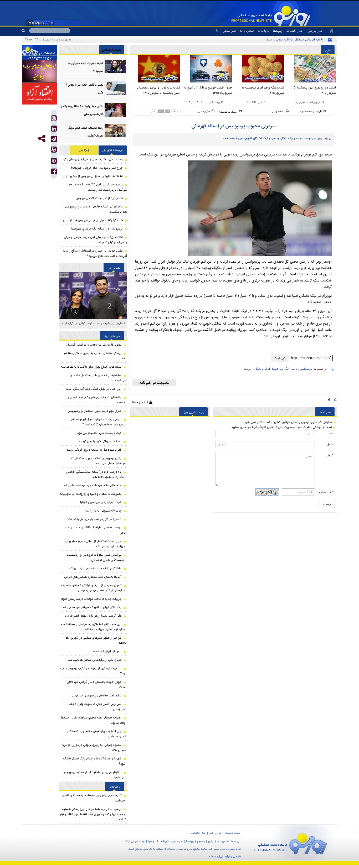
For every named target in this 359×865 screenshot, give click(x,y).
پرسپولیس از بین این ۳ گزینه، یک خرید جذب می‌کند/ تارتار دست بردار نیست (96, 187)
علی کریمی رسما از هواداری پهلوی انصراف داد (93, 615)
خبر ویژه (300, 101)
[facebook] (54, 172)
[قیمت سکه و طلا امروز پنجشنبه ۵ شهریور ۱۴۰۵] (259, 68)
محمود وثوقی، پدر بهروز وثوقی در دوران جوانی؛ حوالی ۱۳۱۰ (94, 747)
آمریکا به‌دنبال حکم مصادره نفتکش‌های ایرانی (92, 577)
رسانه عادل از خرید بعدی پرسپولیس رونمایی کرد (93, 159)
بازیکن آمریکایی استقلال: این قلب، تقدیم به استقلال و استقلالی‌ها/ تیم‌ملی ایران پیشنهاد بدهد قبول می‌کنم (262, 39)
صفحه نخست (232, 833)
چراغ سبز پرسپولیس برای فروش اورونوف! (97, 167)
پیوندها (277, 30)
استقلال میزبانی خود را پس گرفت (100, 441)
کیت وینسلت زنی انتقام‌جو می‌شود (99, 433)
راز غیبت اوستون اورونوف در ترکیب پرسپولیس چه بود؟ (93, 671)
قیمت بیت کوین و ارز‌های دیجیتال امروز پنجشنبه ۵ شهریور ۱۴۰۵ (158, 90)
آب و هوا (153, 841)
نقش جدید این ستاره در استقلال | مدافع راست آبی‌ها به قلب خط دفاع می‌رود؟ (95, 253)
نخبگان (257, 368)
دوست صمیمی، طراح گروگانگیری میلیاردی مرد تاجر (95, 530)
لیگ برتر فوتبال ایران (276, 368)
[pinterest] (54, 162)
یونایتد (247, 368)
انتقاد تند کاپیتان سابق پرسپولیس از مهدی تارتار (93, 176)
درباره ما (263, 30)
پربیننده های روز (112, 150)
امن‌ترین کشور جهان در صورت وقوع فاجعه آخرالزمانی (97, 706)
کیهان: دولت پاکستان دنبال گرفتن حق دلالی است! (96, 684)
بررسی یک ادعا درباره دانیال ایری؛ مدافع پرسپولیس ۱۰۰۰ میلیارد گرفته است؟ (98, 422)
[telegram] (54, 139)
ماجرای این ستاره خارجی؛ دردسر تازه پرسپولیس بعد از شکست (95, 209)
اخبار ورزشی (316, 101)
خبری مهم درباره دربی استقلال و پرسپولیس (94, 411)
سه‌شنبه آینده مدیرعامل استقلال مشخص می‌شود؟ (98, 378)
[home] (330, 31)
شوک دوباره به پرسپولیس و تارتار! (100, 502)
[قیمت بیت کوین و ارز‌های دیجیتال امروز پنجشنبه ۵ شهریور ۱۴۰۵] (155, 68)
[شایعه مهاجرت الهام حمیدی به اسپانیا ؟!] (115, 67)
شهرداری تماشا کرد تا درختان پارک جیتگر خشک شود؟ (94, 761)
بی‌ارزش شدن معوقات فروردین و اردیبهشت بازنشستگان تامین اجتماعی (96, 557)
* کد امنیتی (326, 492)
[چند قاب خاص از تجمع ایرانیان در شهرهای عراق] (93, 294)
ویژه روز (84, 150)
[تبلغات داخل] (39, 52)
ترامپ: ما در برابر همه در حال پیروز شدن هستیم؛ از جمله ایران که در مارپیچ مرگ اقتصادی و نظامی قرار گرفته (93, 814)
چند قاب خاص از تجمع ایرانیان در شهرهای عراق (93, 323)
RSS (126, 841)
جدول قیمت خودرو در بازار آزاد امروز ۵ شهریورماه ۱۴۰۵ (208, 90)
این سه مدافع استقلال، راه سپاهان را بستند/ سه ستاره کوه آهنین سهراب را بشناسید (93, 627)
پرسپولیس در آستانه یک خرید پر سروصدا (97, 228)
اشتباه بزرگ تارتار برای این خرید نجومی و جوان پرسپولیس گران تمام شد (95, 240)
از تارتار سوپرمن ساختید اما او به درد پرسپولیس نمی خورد (94, 775)
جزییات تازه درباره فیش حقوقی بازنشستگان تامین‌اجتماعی (96, 734)
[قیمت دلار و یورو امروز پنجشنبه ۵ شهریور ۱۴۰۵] (311, 68)
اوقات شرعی (138, 841)
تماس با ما (247, 30)
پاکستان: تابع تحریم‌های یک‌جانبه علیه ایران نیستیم (96, 400)
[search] (25, 30)
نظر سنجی (229, 30)
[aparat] (54, 150)
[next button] (64, 267)
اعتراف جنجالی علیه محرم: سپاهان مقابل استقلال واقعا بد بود (93, 720)
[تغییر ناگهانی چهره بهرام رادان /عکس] (115, 88)
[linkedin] (54, 129)
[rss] (216, 30)
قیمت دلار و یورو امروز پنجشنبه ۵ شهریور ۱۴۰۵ (315, 90)
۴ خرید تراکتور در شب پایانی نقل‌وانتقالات (94, 519)
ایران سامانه (216, 856)
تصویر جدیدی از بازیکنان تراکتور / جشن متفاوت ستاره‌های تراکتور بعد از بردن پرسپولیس (93, 588)
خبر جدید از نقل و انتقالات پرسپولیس (99, 198)
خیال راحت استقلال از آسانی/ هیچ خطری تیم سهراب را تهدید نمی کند (95, 544)
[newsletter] (154, 382)
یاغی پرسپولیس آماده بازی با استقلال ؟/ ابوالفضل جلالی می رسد (98, 461)
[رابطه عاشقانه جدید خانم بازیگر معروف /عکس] (115, 131)
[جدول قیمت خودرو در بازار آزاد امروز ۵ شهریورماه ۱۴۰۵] (207, 68)
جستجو (201, 841)
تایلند (294, 368)
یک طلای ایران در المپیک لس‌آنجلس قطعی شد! (91, 607)
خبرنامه (165, 841)
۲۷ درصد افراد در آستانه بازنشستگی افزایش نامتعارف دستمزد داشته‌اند (96, 474)
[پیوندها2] (39, 71)
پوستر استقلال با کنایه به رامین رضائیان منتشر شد (95, 356)
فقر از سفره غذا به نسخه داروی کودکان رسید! (93, 449)
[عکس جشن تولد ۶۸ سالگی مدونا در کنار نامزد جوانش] (115, 110)
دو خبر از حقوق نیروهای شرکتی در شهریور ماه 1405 (96, 640)
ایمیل (330, 444)
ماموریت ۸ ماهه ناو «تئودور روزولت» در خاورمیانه (90, 494)
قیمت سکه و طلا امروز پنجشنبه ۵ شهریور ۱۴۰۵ (263, 90)
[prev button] (75, 267)
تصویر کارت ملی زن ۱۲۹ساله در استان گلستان (93, 344)
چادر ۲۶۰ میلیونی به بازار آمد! (103, 510)
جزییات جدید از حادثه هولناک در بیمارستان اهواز (91, 599)
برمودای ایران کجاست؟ (107, 651)
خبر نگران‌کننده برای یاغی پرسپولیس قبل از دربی (93, 220)
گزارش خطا (140, 402)
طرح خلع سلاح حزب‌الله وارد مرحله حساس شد (92, 485)
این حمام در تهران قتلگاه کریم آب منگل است (93, 389)
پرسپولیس (306, 368)
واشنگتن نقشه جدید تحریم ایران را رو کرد (95, 568)
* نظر (330, 455)
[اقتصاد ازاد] (39, 93)
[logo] (289, 843)
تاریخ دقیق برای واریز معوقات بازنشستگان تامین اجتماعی (94, 798)
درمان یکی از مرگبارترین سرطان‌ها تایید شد (94, 660)
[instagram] (54, 119)
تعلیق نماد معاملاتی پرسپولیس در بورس (96, 695)
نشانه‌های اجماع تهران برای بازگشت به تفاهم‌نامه (91, 366)
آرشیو (211, 841)
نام (332, 433)
